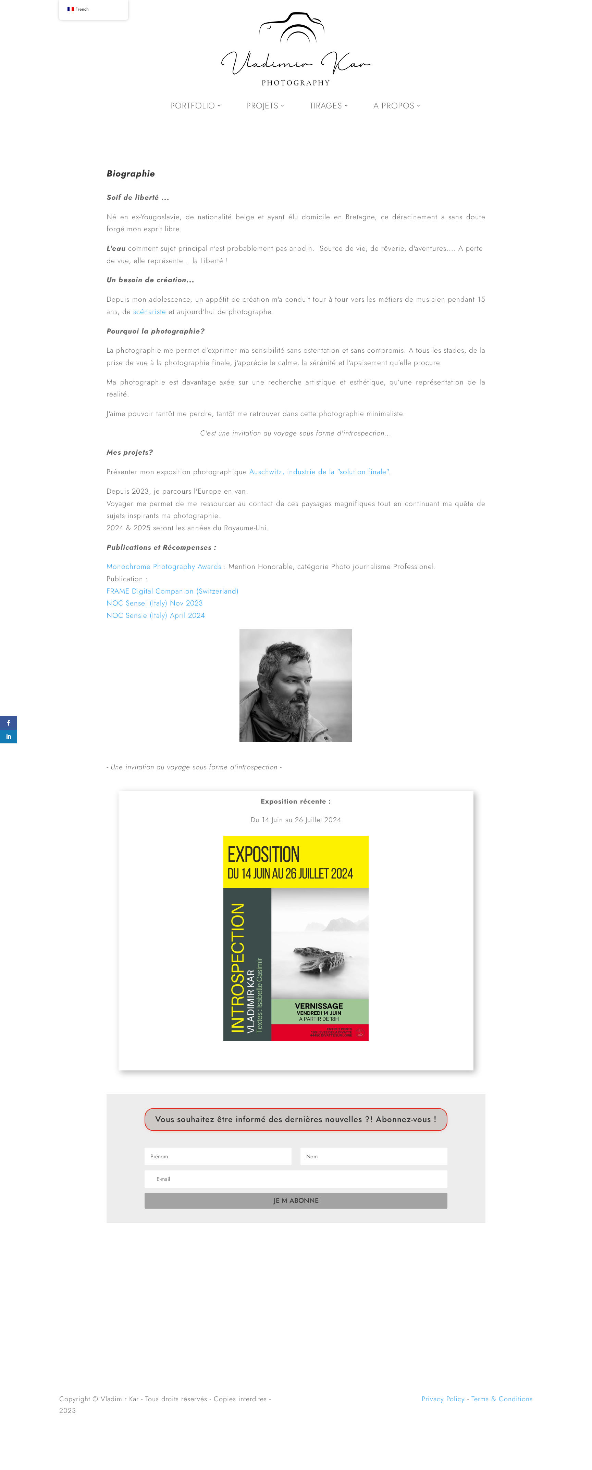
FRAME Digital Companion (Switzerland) (173, 591)
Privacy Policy (443, 1399)
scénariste (149, 312)
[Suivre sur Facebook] (310, 1281)
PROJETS (262, 106)
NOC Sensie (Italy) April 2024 (156, 615)
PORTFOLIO (192, 106)
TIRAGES (326, 106)
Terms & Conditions (502, 1399)
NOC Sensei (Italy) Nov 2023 (155, 603)
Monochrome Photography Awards (164, 566)
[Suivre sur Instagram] (296, 1281)
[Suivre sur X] (281, 1281)
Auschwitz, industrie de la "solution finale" (318, 472)
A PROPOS (394, 106)
